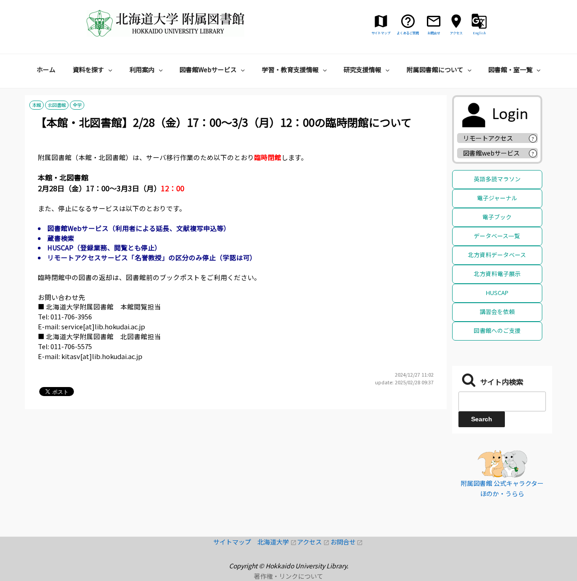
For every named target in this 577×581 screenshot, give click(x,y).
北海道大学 (277, 541)
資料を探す (88, 69)
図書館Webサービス (208, 69)
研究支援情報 (362, 69)
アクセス (313, 541)
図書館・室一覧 (510, 69)
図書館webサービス (491, 152)
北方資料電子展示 (497, 273)
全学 (77, 105)
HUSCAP (497, 292)
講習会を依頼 (497, 311)
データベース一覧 (497, 235)
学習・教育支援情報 (290, 69)
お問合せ (346, 541)
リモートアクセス (488, 138)
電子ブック (497, 216)
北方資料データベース (497, 254)
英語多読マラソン (497, 179)
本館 (36, 105)
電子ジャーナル (497, 198)
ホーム (46, 69)
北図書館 (57, 105)
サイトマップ (235, 541)
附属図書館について (435, 69)
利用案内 (142, 69)
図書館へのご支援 (497, 330)
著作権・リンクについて (288, 576)
